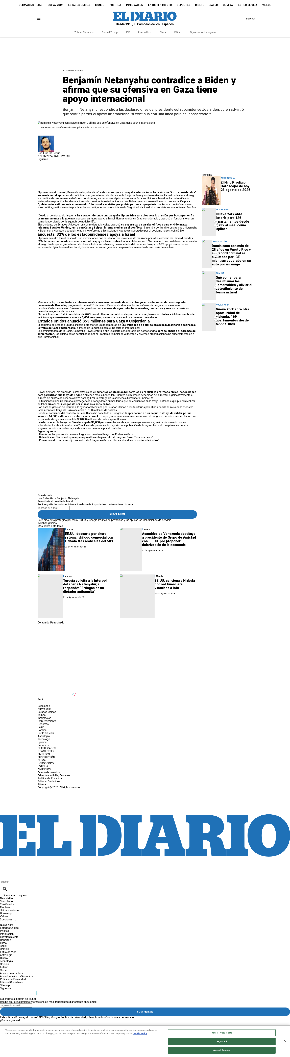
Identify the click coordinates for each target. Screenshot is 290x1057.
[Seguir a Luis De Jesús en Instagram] (58, 162)
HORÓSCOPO (46, 763)
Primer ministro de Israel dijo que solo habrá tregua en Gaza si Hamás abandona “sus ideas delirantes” (99, 440)
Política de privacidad (110, 520)
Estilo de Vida (247, 5)
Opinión (42, 742)
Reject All (222, 1041)
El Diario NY (68, 70)
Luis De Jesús (51, 153)
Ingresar (250, 18)
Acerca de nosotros (49, 772)
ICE (128, 32)
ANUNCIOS (44, 769)
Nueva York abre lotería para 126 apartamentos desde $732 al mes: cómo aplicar (232, 221)
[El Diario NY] (145, 18)
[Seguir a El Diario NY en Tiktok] (74, 691)
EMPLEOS (44, 754)
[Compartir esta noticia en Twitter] (58, 169)
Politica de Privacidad (50, 778)
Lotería (4, 967)
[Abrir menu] (39, 18)
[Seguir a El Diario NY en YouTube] (66, 691)
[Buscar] (5, 889)
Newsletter (6, 898)
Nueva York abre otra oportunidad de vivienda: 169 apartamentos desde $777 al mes (232, 316)
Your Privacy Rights (222, 1032)
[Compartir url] (41, 187)
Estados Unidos (79, 5)
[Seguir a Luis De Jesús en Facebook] (42, 162)
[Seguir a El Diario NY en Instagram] (58, 691)
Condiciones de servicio (157, 520)
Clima (163, 32)
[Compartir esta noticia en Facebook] (50, 169)
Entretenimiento (160, 5)
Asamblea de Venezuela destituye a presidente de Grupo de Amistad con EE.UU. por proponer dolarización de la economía (169, 539)
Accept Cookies (221, 1050)
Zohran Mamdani (84, 32)
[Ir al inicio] (145, 638)
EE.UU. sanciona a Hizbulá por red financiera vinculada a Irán (175, 584)
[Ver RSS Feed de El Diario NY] (115, 691)
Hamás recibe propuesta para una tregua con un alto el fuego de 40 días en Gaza (86, 434)
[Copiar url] (45, 179)
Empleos (5, 907)
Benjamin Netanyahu (68, 498)
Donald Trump (110, 32)
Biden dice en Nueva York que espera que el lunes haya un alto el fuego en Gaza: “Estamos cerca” (96, 437)
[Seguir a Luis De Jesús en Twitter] (50, 162)
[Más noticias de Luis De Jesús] (46, 137)
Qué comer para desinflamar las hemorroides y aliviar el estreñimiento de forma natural (234, 284)
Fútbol (177, 32)
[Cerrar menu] (4, 876)
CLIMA (42, 760)
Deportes (183, 5)
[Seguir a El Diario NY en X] (50, 691)
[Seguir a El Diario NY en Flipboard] (91, 691)
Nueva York (55, 5)
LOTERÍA (43, 766)
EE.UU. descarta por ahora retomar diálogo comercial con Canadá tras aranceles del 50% (89, 537)
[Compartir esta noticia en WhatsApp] (42, 169)
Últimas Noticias (30, 5)
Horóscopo (6, 913)
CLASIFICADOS (47, 748)
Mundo (99, 5)
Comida (228, 5)
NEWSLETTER (46, 751)
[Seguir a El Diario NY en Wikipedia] (99, 691)
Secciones (6, 919)
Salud (213, 5)
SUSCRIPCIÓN (46, 757)
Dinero (199, 5)
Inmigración (134, 5)
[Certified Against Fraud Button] (50, 790)
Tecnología (44, 739)
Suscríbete (9, 895)
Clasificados (7, 904)
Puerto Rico (144, 32)
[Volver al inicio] (145, 801)
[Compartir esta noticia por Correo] (66, 169)
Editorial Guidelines (49, 781)
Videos (266, 5)
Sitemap (42, 784)
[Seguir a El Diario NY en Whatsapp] (107, 691)
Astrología (228, 178)
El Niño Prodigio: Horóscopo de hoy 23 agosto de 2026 (235, 186)
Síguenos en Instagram (203, 32)
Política (115, 5)
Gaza (53, 498)
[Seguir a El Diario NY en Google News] (83, 691)
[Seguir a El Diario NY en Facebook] (42, 691)
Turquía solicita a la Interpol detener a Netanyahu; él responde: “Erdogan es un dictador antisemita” (85, 586)
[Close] (284, 1040)
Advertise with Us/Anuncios (54, 775)
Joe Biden (44, 498)
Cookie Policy (140, 1033)
